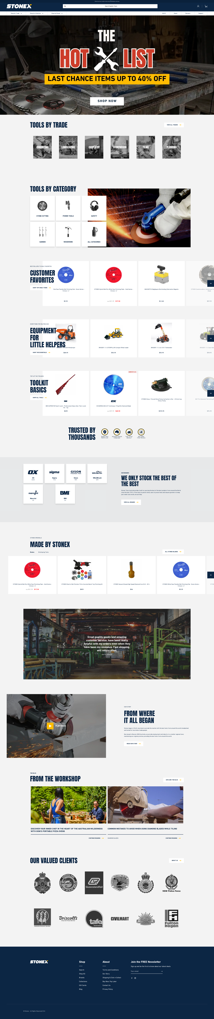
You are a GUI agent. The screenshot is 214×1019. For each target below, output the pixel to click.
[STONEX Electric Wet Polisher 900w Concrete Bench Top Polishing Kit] (82, 569)
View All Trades (172, 125)
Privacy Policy (108, 989)
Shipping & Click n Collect (112, 977)
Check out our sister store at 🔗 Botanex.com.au (107, 1)
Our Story (106, 974)
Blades (32, 552)
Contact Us (106, 985)
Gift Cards (82, 985)
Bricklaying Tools (43, 552)
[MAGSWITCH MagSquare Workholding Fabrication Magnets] (161, 274)
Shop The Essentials (40, 352)
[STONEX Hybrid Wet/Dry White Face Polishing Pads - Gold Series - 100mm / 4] (113, 274)
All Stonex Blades (171, 551)
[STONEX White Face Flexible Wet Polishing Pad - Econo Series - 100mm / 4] (66, 274)
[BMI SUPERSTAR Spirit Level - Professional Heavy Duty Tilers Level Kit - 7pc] (66, 384)
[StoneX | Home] (19, 6)
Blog (80, 989)
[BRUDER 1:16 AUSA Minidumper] (66, 333)
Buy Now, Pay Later (110, 981)
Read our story (132, 743)
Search (81, 970)
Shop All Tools (38, 397)
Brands (81, 977)
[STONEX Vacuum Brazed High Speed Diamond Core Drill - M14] (131, 569)
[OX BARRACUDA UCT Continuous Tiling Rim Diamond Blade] (113, 384)
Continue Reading (94, 838)
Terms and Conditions (111, 970)
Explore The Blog (172, 780)
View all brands (129, 502)
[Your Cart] (204, 6)
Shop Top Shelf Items (40, 288)
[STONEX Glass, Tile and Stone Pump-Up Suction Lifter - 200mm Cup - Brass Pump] (161, 384)
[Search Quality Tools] (65, 6)
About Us (175, 860)
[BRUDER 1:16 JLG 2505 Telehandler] (161, 333)
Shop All (82, 974)
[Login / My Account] (198, 6)
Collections (83, 981)
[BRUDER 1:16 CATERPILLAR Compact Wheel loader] (113, 333)
